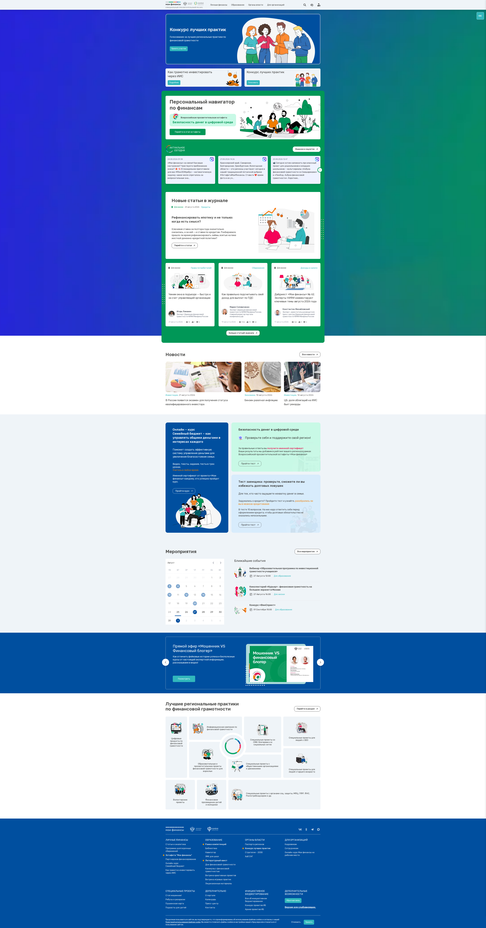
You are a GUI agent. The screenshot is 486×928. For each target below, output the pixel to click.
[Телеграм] (312, 829)
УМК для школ (212, 856)
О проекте (175, 51)
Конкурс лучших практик (265, 72)
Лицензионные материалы (218, 883)
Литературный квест (216, 860)
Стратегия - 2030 (254, 852)
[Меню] (480, 15)
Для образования (282, 576)
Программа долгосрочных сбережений (178, 849)
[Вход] (318, 4)
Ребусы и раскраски (175, 899)
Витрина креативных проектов (220, 875)
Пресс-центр (211, 903)
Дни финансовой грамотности (220, 864)
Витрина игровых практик (218, 879)
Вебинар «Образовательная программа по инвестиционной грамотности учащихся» (283, 570)
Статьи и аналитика (176, 844)
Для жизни (279, 594)
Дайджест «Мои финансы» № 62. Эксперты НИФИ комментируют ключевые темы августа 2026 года (295, 298)
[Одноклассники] (306, 829)
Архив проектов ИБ (254, 909)
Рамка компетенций (215, 844)
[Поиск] (304, 4)
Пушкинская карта (175, 903)
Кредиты (205, 207)
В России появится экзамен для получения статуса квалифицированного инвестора (197, 402)
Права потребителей (201, 268)
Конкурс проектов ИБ (255, 905)
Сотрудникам (291, 848)
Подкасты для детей (176, 907)
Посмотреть (184, 679)
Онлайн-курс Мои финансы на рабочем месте (299, 853)
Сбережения (258, 268)
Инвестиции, (172, 395)
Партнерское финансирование (181, 859)
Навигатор (210, 852)
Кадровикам (291, 844)
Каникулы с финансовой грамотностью (217, 870)
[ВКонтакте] (300, 829)
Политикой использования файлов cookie (183, 922)
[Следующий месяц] (221, 563)
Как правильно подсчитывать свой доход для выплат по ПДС (243, 296)
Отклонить (296, 922)
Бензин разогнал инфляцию (261, 400)
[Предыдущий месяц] (213, 563)
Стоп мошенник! (174, 895)
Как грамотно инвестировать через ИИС (190, 74)
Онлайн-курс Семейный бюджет (175, 864)
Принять (308, 922)
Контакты (210, 907)
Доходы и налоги (309, 268)
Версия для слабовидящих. (300, 907)
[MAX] (318, 829)
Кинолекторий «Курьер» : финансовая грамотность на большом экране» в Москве (280, 588)
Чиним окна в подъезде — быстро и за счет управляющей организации (190, 296)
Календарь (210, 899)
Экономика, (250, 395)
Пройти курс (182, 491)
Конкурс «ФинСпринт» (262, 605)
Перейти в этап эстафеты (187, 132)
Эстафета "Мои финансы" (179, 855)
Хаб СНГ (249, 856)
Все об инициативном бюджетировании (256, 899)
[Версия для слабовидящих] (311, 4)
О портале (210, 895)
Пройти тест (248, 463)
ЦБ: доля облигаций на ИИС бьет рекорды (300, 402)
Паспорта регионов (254, 844)
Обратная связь (293, 900)
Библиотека (211, 848)
